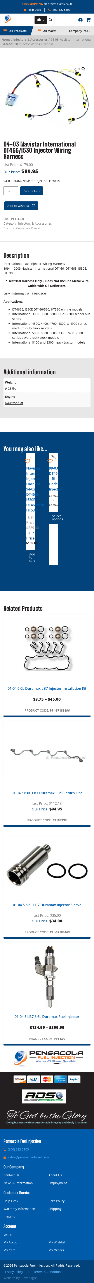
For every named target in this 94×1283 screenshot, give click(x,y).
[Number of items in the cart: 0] (88, 20)
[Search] (50, 20)
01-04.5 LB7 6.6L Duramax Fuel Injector (47, 1016)
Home (6, 39)
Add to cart (32, 191)
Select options (55, 517)
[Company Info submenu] (90, 31)
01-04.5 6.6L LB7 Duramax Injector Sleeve (47, 904)
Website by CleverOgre (20, 1278)
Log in (7, 1234)
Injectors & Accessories (30, 39)
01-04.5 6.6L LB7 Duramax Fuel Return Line (47, 793)
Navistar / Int (14, 403)
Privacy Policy (13, 1272)
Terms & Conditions (47, 1272)
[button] (83, 69)
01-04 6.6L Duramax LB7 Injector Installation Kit (47, 688)
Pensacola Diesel (28, 228)
